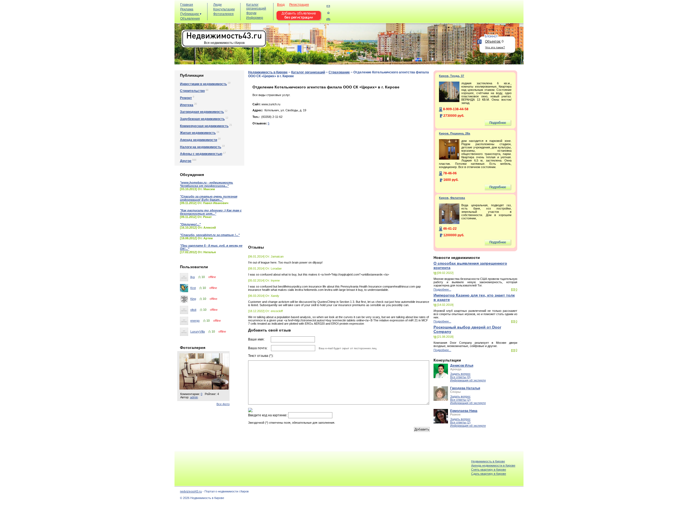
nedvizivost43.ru (191, 491)
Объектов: (493, 41)
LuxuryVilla (197, 331)
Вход (281, 5)
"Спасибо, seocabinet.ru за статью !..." (210, 235)
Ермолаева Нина (463, 411)
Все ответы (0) (460, 377)
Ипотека (186, 105)
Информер (254, 18)
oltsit (193, 309)
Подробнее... (442, 289)
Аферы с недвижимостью (201, 154)
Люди (217, 5)
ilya (192, 277)
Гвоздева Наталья (465, 388)
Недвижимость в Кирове (268, 72)
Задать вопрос (460, 373)
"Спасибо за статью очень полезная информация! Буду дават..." (208, 198)
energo (195, 320)
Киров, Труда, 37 (451, 75)
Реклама (186, 9)
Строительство (192, 91)
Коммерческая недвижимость (204, 126)
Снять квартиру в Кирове (488, 469)
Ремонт (186, 98)
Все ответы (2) (460, 399)
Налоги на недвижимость (200, 147)
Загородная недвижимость (202, 112)
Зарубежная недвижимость (202, 119)
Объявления (190, 18)
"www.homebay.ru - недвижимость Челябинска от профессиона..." (206, 184)
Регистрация (299, 5)
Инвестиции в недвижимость (203, 84)
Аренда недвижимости (198, 140)
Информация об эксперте (468, 380)
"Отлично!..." (190, 224)
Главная (186, 5)
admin (194, 397)
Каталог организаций (256, 6)
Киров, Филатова (452, 197)
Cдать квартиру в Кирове (488, 473)
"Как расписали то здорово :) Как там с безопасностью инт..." (211, 212)
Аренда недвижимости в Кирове (493, 465)
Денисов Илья (461, 365)
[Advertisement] (422, 14)
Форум (251, 13)
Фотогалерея (223, 14)
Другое (185, 161)
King (193, 298)
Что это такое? (495, 47)
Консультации (224, 9)
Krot (193, 287)
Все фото (223, 404)
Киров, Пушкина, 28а (454, 133)
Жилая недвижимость (198, 133)
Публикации (190, 14)
